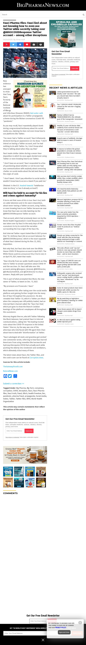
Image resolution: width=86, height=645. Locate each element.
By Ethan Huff (68, 100)
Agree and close (64, 632)
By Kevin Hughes (69, 121)
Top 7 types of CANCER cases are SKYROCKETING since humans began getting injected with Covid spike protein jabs (69, 264)
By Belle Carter (69, 324)
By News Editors (69, 157)
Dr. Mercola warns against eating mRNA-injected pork (68, 321)
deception (23, 391)
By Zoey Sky (68, 144)
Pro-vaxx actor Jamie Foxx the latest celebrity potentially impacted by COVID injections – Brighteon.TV (68, 215)
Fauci (30, 391)
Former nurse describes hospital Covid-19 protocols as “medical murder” (69, 227)
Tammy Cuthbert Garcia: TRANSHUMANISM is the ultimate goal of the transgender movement (69, 117)
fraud (19, 393)
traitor (5, 399)
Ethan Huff (20, 40)
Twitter (12, 399)
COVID (15, 391)
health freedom (34, 393)
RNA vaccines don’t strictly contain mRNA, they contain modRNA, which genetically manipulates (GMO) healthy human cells (69, 179)
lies (43, 393)
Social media (41, 396)
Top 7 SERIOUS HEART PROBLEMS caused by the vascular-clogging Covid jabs (69, 106)
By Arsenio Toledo (70, 294)
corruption (7, 391)
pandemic (7, 396)
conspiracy (39, 388)
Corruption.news (36, 358)
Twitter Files (21, 399)
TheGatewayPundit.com (13, 367)
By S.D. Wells (68, 111)
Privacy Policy (60, 627)
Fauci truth (12, 393)
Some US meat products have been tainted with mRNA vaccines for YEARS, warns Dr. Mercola (69, 290)
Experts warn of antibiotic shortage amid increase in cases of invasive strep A (69, 140)
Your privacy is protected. (12, 437)
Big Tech (30, 388)
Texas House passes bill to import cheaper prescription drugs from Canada (69, 311)
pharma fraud (18, 396)
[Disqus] (25, 524)
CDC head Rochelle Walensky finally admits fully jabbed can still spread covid (69, 191)
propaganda (30, 396)
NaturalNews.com (10, 371)
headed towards (26, 185)
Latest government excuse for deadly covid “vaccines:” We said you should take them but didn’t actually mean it (68, 95)
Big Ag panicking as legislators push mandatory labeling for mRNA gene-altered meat (70, 301)
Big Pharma (21, 388)
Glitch (25, 393)
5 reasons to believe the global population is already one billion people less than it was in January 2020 (69, 152)
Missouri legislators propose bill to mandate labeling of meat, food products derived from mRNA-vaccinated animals (70, 203)
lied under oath (36, 113)
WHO (28, 399)
